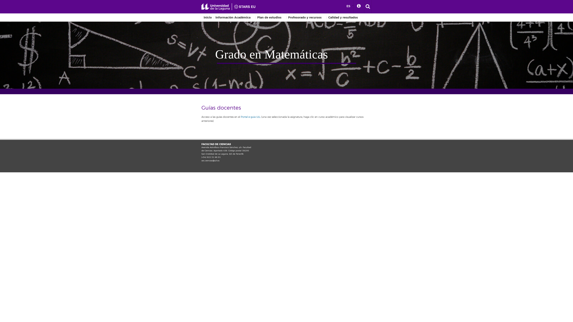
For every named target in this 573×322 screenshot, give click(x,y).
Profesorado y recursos (305, 17)
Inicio (208, 17)
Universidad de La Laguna (229, 6)
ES (348, 6)
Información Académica (233, 17)
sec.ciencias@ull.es (210, 161)
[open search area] (368, 6)
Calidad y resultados (343, 17)
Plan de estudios (269, 17)
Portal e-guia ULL (251, 117)
